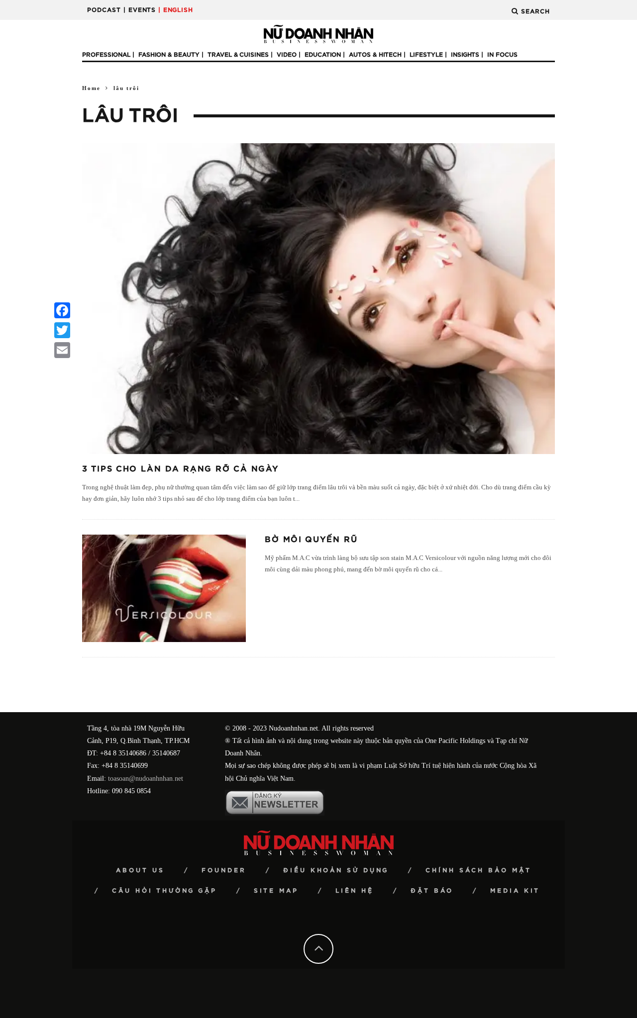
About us (140, 870)
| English (175, 10)
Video (287, 55)
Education (323, 55)
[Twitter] (62, 330)
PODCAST (104, 10)
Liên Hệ (354, 891)
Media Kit (515, 891)
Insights (465, 55)
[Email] (62, 350)
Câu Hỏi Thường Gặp (164, 891)
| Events (139, 10)
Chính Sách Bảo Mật (478, 870)
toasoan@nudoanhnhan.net (145, 778)
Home (91, 88)
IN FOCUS (502, 55)
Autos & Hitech (375, 55)
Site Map (276, 891)
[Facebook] (62, 310)
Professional (106, 55)
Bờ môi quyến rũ (311, 540)
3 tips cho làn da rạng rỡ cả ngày (180, 469)
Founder (224, 870)
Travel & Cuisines (238, 55)
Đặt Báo (432, 891)
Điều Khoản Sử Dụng (336, 870)
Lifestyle (426, 55)
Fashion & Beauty (169, 55)
